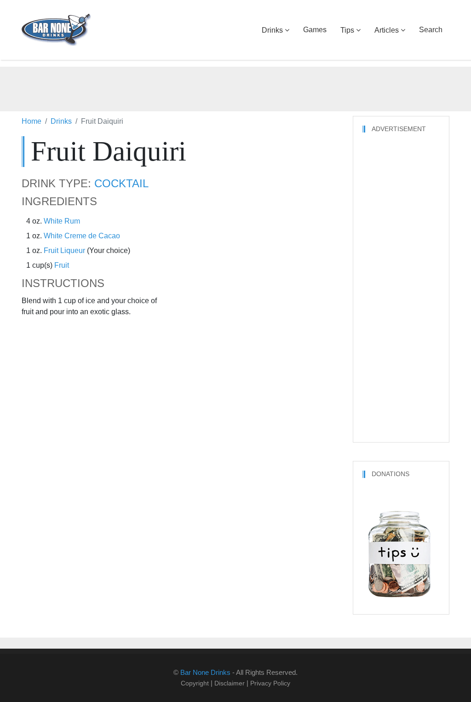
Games (315, 30)
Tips (347, 30)
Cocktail (121, 184)
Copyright (195, 683)
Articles (386, 30)
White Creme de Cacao (82, 236)
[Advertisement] (235, 87)
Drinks (272, 30)
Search (430, 30)
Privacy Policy (270, 683)
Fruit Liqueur (64, 250)
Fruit (61, 265)
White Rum (62, 221)
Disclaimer (229, 683)
